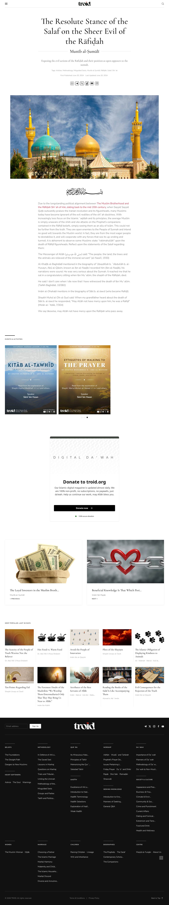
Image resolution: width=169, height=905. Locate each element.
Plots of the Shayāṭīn (113, 649)
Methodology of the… (47, 783)
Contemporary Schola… (113, 857)
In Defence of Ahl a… (47, 754)
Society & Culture (144, 780)
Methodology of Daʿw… (146, 764)
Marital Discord (44, 876)
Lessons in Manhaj (46, 764)
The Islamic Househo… (48, 871)
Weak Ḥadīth (76, 811)
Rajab (105, 774)
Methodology (68, 70)
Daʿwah (140, 747)
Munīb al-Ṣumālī (93, 70)
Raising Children (78, 852)
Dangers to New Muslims (16, 764)
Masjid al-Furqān (143, 852)
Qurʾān (74, 747)
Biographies (109, 845)
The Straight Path (12, 759)
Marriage (42, 845)
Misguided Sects (80, 70)
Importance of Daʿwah (146, 754)
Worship (107, 747)
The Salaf (121, 852)
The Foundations (12, 754)
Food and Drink (143, 825)
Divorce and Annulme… (48, 881)
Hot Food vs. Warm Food (49, 649)
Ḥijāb (27, 852)
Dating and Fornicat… (145, 816)
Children (75, 845)
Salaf (109, 70)
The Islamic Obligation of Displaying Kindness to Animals (147, 653)
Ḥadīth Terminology (79, 796)
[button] (6, 3)
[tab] (81, 417)
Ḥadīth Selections (78, 801)
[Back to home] (84, 3)
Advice (8, 782)
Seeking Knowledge (112, 789)
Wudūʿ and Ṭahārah (120, 754)
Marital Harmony (45, 861)
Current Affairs (142, 811)
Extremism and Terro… (146, 821)
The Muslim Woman (14, 852)
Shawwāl (107, 779)
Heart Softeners (13, 775)
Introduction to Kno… (112, 796)
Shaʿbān (114, 774)
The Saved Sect (44, 759)
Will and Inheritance (79, 857)
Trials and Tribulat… (46, 774)
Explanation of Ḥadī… (80, 806)
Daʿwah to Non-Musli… (146, 769)
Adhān (106, 754)
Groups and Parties (46, 793)
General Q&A (109, 806)
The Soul (17, 782)
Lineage (90, 852)
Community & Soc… (144, 801)
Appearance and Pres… (146, 787)
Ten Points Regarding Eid (17, 687)
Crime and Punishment (146, 806)
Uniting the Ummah (46, 779)
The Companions (110, 861)
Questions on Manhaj (47, 769)
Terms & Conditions (77, 898)
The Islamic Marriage (47, 857)
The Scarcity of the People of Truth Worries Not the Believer (19, 653)
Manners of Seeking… (112, 801)
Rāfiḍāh (104, 70)
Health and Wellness (145, 830)
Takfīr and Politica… (46, 798)
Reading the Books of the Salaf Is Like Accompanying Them (116, 691)
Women (8, 845)
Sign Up (35, 726)
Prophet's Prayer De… (112, 759)
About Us (157, 852)
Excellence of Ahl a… (79, 787)
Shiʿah (115, 70)
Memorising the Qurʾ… (80, 764)
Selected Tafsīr (77, 769)
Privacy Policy (94, 898)
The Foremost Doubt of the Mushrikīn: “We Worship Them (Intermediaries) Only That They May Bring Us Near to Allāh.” (50, 694)
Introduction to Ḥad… (80, 792)
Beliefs (8, 747)
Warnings (27, 782)
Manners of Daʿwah (145, 759)
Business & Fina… (144, 792)
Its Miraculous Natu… (80, 754)
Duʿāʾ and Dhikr (124, 769)
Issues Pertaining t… (112, 764)
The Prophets (109, 852)
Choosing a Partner (46, 852)
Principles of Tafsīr (79, 759)
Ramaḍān (124, 774)
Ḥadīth (74, 780)
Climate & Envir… (143, 796)
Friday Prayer (109, 769)
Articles (59, 70)
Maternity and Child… (47, 866)
